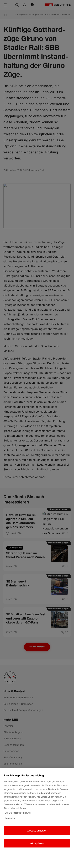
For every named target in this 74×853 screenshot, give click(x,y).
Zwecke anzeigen (37, 830)
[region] (37, 810)
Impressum (10, 818)
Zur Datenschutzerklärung (17, 813)
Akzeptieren (37, 843)
